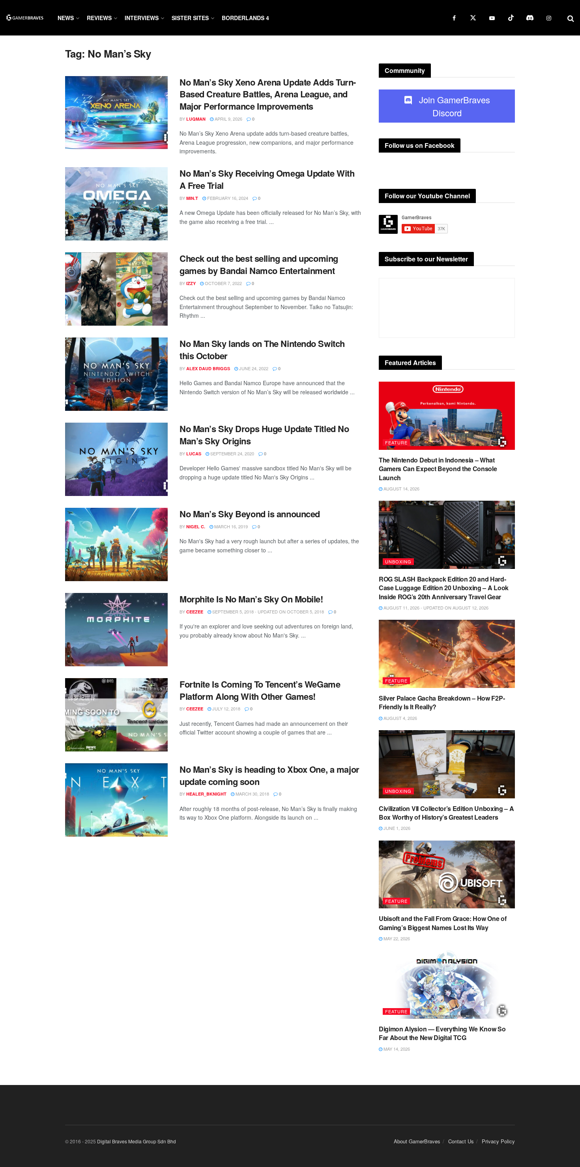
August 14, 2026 (400, 488)
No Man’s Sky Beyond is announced (250, 513)
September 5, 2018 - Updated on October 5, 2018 (267, 611)
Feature (396, 442)
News (66, 18)
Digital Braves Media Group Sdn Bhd (136, 1141)
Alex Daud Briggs (208, 368)
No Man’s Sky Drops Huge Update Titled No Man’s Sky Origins (264, 434)
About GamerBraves (417, 1141)
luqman (196, 119)
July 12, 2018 (225, 708)
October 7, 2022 (223, 283)
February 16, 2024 (227, 198)
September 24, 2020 (231, 453)
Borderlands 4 (245, 18)
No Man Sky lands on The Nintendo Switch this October (262, 349)
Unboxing (398, 561)
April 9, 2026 (227, 119)
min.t (192, 198)
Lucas (193, 454)
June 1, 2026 (396, 828)
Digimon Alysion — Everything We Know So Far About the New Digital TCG (442, 1033)
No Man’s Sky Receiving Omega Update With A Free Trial (267, 179)
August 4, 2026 (399, 718)
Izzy (191, 283)
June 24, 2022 (253, 368)
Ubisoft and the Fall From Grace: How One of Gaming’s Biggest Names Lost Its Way (442, 923)
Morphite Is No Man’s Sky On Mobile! (251, 599)
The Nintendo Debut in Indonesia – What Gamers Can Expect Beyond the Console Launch (438, 468)
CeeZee (194, 612)
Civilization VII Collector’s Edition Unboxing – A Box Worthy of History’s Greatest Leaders (446, 813)
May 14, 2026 (396, 1049)
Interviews (142, 18)
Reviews (99, 18)
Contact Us (461, 1141)
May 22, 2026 (396, 938)
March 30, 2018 (251, 793)
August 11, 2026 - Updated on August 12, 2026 (435, 607)
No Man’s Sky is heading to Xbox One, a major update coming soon (269, 775)
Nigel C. (195, 526)
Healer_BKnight (206, 794)
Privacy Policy (498, 1141)
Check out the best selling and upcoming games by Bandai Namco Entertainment (259, 264)
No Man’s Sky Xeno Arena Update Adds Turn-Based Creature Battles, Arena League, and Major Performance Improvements (268, 94)
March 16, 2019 (230, 526)
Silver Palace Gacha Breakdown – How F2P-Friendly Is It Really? (442, 702)
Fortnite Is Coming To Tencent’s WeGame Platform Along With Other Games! (260, 690)
